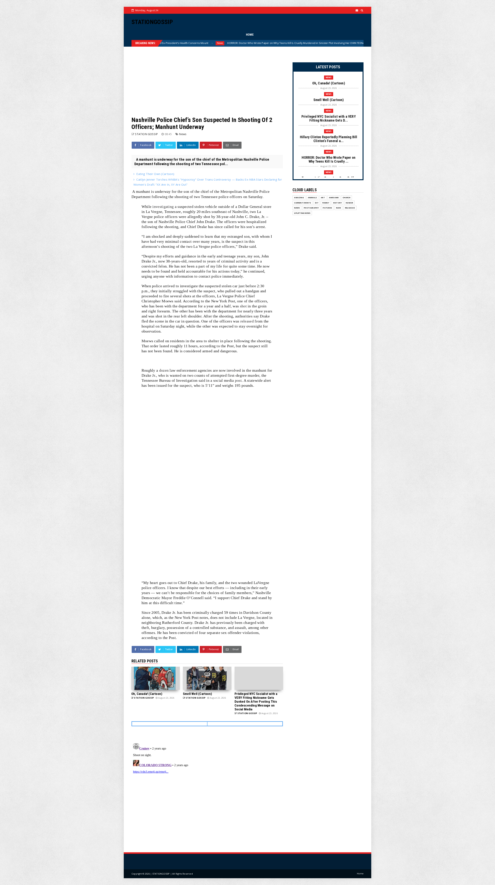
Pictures (327, 208)
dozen (164, 370)
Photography (311, 208)
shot (243, 306)
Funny (325, 203)
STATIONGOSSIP (152, 22)
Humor (349, 203)
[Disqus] (207, 790)
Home (360, 873)
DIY (316, 203)
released (247, 321)
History (337, 203)
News (314, 43)
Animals (312, 197)
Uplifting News (302, 213)
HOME (250, 34)
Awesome (334, 197)
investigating (163, 206)
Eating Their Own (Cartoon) (155, 174)
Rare (338, 208)
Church (346, 197)
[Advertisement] (207, 81)
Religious (350, 208)
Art (323, 197)
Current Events (302, 203)
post (238, 380)
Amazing (299, 197)
